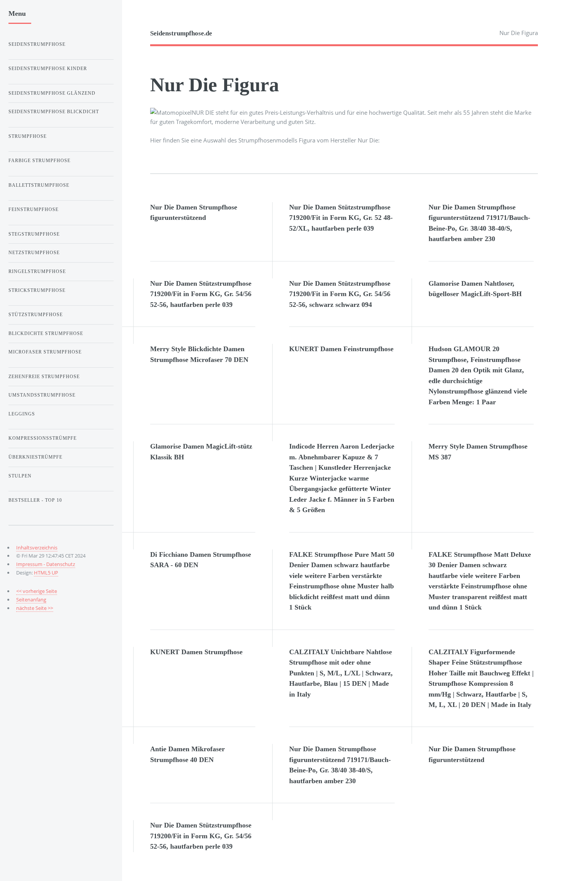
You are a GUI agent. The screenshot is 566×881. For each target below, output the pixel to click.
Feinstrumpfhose (33, 209)
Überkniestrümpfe (35, 457)
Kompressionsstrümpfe (42, 438)
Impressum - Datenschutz (45, 564)
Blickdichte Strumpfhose (45, 333)
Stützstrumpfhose (35, 314)
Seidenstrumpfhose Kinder (47, 68)
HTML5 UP (46, 572)
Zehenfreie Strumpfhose (44, 376)
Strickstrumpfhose (36, 290)
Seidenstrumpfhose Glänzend (51, 93)
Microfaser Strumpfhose (45, 352)
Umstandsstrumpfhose (41, 395)
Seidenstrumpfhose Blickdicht (53, 111)
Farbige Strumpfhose (39, 160)
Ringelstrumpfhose (37, 271)
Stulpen (20, 476)
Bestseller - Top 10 (35, 500)
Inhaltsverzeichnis (36, 547)
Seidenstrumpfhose (36, 44)
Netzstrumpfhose (34, 252)
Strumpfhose (27, 136)
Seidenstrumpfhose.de (181, 33)
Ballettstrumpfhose (38, 185)
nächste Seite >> (34, 608)
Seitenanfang (31, 599)
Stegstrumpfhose (34, 234)
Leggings (21, 414)
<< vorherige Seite (36, 591)
